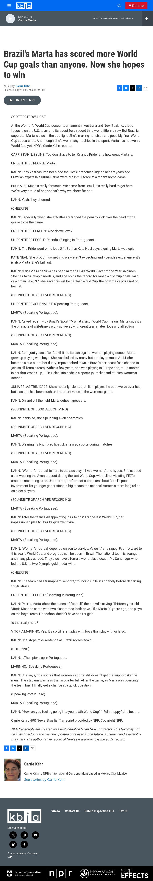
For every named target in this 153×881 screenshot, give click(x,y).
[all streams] (147, 18)
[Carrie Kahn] (12, 770)
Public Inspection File (99, 811)
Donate (138, 6)
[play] (10, 19)
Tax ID (123, 811)
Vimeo (55, 811)
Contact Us (72, 811)
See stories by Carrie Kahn (44, 779)
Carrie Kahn (22, 86)
